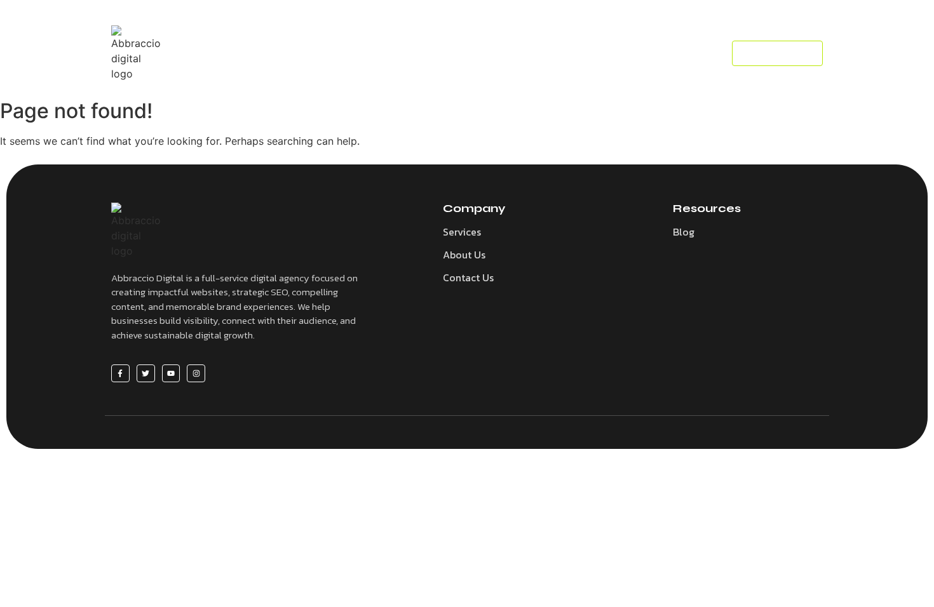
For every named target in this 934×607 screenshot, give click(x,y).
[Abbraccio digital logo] (138, 53)
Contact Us (468, 277)
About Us (464, 254)
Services (408, 53)
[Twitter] (146, 373)
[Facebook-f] (120, 373)
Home (349, 53)
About (595, 53)
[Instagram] (196, 373)
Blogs (542, 53)
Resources (479, 53)
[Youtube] (171, 373)
